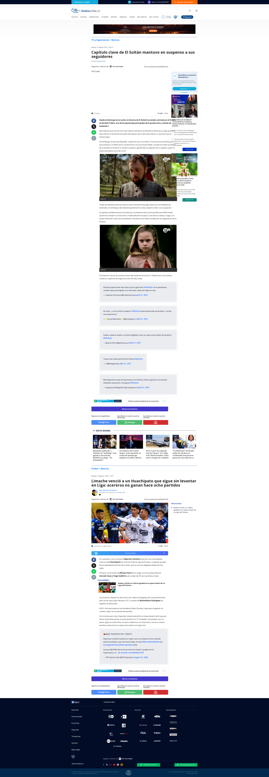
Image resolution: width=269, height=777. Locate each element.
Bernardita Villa (99, 61)
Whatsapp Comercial (150, 765)
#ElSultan (136, 311)
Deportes (114, 17)
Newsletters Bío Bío (138, 2)
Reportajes (75, 749)
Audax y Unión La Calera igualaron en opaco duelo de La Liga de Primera (141, 584)
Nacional (83, 17)
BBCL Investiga (142, 17)
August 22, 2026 (141, 657)
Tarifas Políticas (77, 764)
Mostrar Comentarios (130, 409)
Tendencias (123, 17)
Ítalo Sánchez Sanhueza (108, 490)
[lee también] (108, 587)
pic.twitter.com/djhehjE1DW (131, 652)
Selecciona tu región (82, 2)
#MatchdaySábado (150, 642)
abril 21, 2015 (142, 295)
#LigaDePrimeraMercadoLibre (118, 645)
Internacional (94, 17)
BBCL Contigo (154, 17)
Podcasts (74, 17)
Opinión (132, 17)
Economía (105, 17)
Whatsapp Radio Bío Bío (187, 765)
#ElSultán (148, 287)
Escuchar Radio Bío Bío (185, 2)
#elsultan (138, 359)
